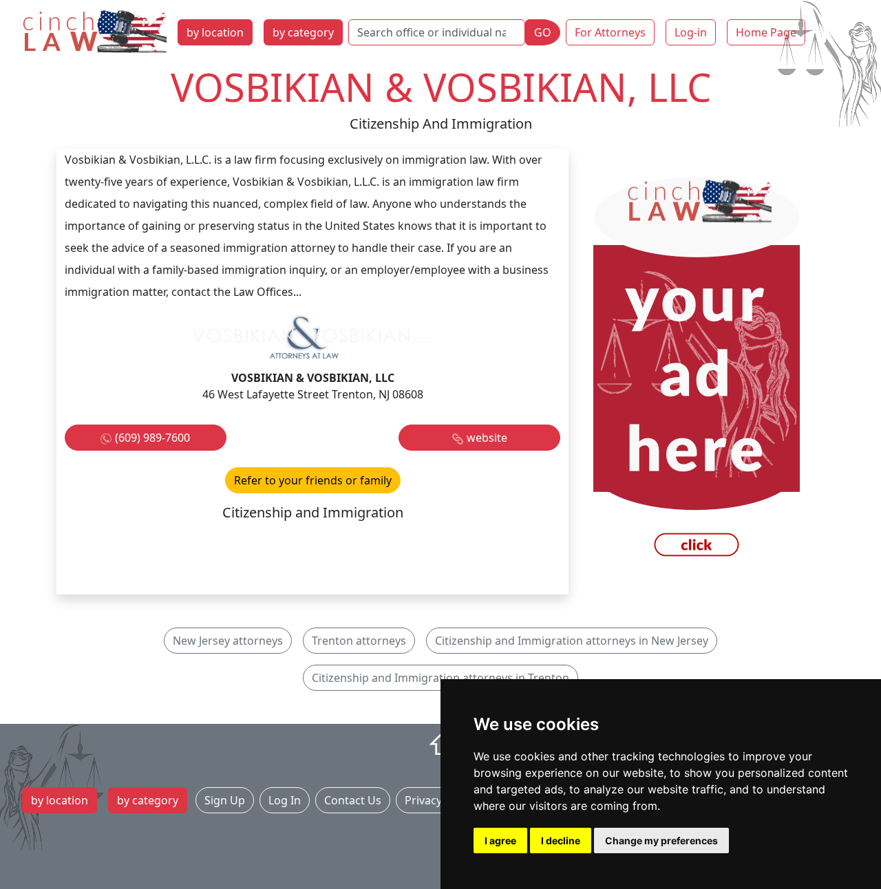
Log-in (691, 32)
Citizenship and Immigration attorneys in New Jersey (571, 640)
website (487, 437)
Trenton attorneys (359, 640)
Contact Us (352, 800)
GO (542, 32)
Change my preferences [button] (661, 840)
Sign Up (224, 800)
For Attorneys (610, 32)
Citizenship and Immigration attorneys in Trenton (440, 677)
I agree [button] (500, 840)
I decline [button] (560, 840)
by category (303, 32)
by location (215, 32)
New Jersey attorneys (228, 640)
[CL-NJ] (696, 370)
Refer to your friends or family (313, 480)
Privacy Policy (440, 800)
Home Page (766, 32)
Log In (284, 800)
